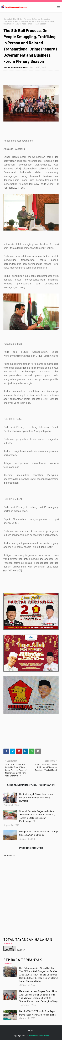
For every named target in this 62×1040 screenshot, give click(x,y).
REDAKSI (31, 1030)
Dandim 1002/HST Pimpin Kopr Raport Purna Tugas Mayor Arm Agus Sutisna (37, 1013)
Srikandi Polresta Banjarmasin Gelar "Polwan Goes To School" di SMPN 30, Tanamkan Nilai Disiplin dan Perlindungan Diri (37, 816)
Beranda (7, 19)
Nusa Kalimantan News (15, 67)
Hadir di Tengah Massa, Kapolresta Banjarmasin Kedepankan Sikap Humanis (36, 797)
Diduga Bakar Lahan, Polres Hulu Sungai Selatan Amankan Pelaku (38, 833)
